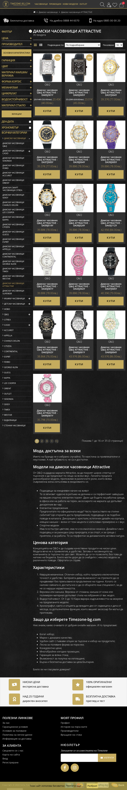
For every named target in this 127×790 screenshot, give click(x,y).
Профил (65, 722)
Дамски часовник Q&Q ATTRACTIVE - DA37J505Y (47, 159)
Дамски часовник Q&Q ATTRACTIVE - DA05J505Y (79, 92)
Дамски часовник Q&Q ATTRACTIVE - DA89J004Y (111, 350)
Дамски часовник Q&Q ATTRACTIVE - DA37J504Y (111, 92)
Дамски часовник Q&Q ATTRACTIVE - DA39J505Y (111, 159)
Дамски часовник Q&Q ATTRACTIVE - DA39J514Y (47, 223)
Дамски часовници (48, 12)
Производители (70, 730)
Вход (5, 758)
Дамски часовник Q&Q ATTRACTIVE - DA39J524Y (79, 223)
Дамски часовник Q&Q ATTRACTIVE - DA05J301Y (47, 92)
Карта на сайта (11, 754)
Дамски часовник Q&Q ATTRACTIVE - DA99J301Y (47, 413)
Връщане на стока (71, 734)
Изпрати (109, 757)
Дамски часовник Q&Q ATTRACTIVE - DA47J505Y (111, 286)
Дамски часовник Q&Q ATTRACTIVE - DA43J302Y (79, 286)
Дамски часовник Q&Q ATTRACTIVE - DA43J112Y (111, 223)
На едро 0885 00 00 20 (106, 20)
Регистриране (10, 762)
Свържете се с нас (12, 750)
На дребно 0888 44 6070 (64, 20)
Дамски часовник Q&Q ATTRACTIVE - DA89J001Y (79, 350)
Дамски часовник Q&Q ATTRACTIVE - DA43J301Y (47, 286)
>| (56, 441)
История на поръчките (74, 726)
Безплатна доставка (22, 20)
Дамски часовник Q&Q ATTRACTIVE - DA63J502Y (47, 350)
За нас (6, 722)
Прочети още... (74, 785)
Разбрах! (92, 785)
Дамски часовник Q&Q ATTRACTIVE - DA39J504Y (79, 159)
